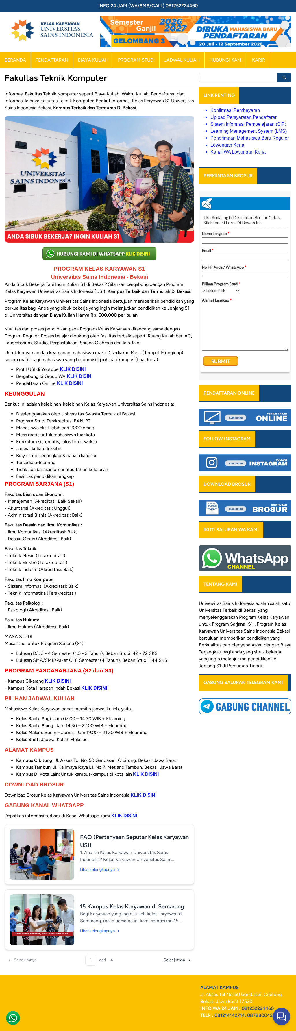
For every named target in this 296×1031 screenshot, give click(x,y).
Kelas (280, 624)
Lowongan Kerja (227, 145)
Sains (249, 631)
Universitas (210, 603)
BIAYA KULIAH (93, 60)
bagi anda (232, 652)
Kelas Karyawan (273, 617)
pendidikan (258, 638)
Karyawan (209, 631)
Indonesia (265, 631)
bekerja (273, 652)
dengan (271, 645)
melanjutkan (234, 659)
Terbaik (230, 610)
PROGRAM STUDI (136, 60)
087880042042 (264, 1015)
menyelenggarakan (218, 617)
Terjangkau (210, 652)
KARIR (258, 60)
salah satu (280, 603)
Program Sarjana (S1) (233, 624)
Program (247, 617)
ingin (215, 659)
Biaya (285, 645)
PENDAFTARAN (52, 60)
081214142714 (229, 1015)
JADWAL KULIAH (182, 60)
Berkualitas (210, 645)
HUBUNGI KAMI (226, 60)
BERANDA (15, 60)
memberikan (232, 638)
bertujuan (209, 638)
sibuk (259, 652)
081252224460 (258, 1008)
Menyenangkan (247, 645)
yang (275, 638)
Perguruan (237, 665)
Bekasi (250, 610)
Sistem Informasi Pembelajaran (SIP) (248, 124)
